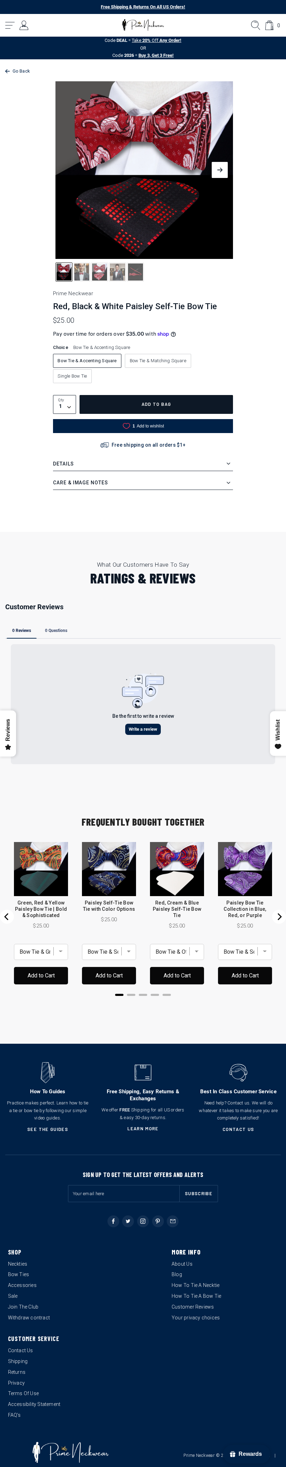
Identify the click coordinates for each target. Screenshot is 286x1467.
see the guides (47, 1129)
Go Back (21, 71)
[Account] (24, 25)
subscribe (198, 1193)
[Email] (173, 1221)
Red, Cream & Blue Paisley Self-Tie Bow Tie (177, 909)
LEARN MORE (143, 1128)
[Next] (279, 917)
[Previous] (7, 917)
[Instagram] (143, 1221)
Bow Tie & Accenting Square (87, 360)
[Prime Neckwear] (143, 25)
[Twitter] (128, 1221)
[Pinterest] (158, 1221)
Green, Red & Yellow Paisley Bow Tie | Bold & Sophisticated (41, 909)
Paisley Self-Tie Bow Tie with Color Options (109, 906)
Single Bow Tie (72, 376)
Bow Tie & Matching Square (158, 360)
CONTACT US (238, 1129)
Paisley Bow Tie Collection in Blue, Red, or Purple (245, 909)
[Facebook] (113, 1221)
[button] (10, 25)
